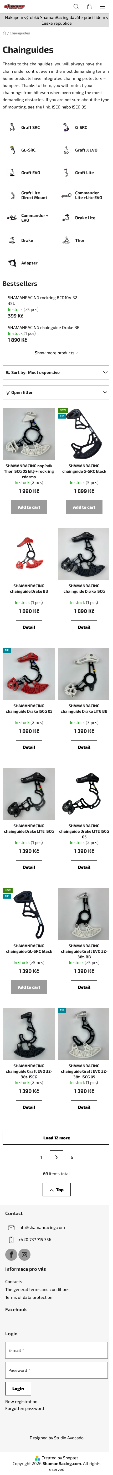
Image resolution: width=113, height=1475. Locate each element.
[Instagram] (24, 1255)
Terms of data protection (28, 1297)
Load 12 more (56, 1137)
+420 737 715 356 (34, 1239)
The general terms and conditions (37, 1289)
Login (18, 1388)
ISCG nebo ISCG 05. (70, 106)
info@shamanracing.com (41, 1227)
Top (60, 1189)
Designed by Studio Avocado (57, 1437)
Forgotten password (24, 1408)
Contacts (13, 1281)
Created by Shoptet (60, 1457)
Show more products (54, 352)
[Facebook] (11, 1255)
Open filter (22, 392)
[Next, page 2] (56, 1157)
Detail (29, 626)
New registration (21, 1401)
